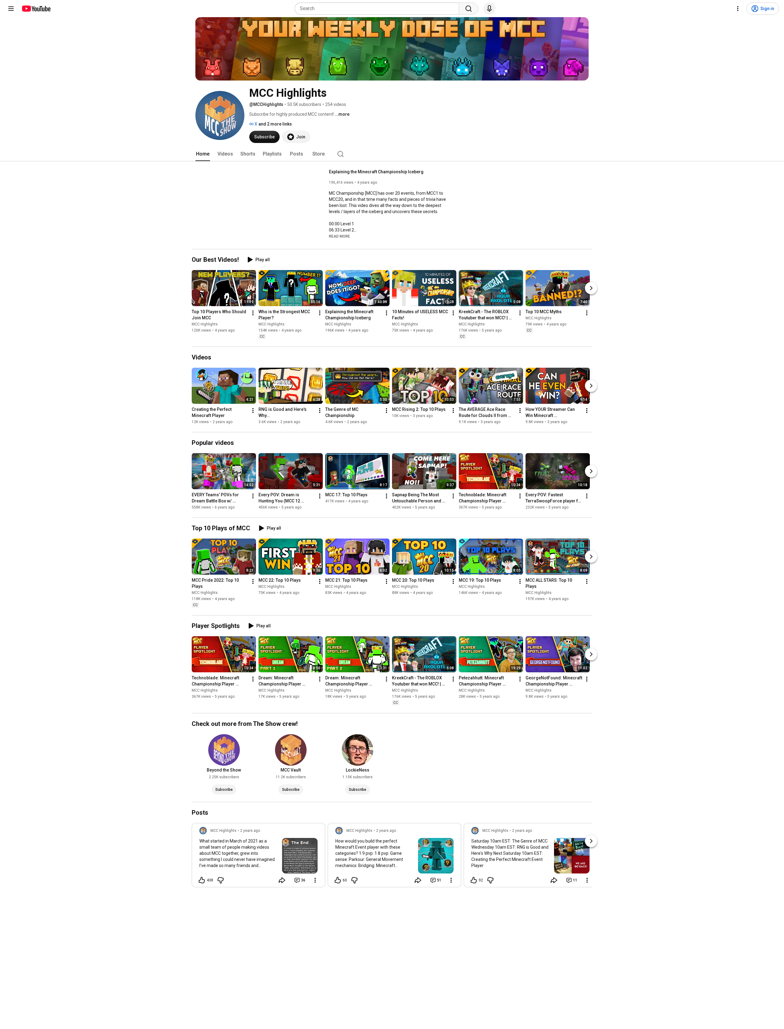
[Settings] (737, 8)
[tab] (202, 154)
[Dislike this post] (220, 880)
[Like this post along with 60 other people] (338, 880)
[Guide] (11, 8)
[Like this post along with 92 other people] (474, 880)
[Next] (591, 288)
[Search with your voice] (489, 8)
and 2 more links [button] (275, 124)
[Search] (468, 8)
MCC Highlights (205, 324)
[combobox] (379, 8)
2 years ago (250, 830)
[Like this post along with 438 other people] (202, 880)
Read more (339, 236)
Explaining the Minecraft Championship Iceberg (376, 171)
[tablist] (392, 154)
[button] (339, 236)
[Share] (282, 880)
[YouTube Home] (36, 8)
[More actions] (253, 313)
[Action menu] (315, 880)
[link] (258, 857)
